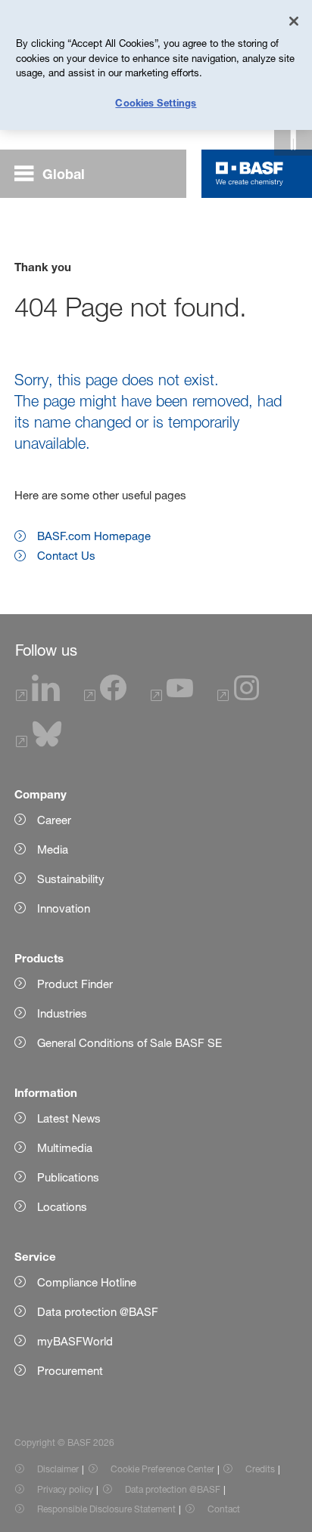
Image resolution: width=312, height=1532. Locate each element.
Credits (260, 1469)
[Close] (293, 21)
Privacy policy (65, 1489)
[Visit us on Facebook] (105, 697)
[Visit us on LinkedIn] (38, 697)
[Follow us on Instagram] (239, 697)
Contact (223, 1509)
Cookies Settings (155, 103)
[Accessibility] (293, 137)
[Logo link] (249, 174)
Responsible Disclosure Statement (106, 1509)
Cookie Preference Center (162, 1469)
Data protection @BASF (172, 1489)
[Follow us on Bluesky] (39, 743)
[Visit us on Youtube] (172, 697)
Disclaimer (58, 1469)
